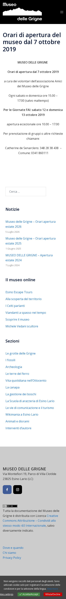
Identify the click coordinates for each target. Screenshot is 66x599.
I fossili (10, 360)
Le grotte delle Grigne (21, 353)
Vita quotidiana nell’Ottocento (26, 380)
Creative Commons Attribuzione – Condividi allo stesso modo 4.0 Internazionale (30, 521)
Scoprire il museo (17, 319)
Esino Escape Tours (19, 292)
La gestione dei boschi (21, 394)
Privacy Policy (12, 558)
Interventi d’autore (18, 428)
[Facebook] (7, 489)
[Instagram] (17, 489)
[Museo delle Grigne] (22, 12)
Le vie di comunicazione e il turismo (30, 408)
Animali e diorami (17, 421)
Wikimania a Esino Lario (22, 414)
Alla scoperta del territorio (24, 299)
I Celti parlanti (15, 306)
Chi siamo (9, 553)
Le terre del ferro (17, 374)
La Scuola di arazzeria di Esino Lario (30, 401)
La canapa (12, 387)
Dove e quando (13, 548)
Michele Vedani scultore (22, 326)
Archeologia (14, 367)
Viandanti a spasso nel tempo (26, 313)
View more (52, 588)
